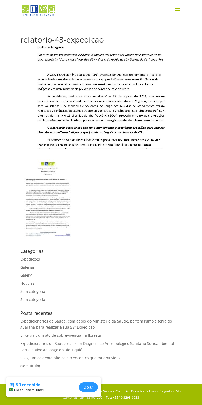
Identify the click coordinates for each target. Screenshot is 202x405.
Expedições (30, 259)
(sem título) (30, 365)
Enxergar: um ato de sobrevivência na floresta (60, 335)
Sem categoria (32, 291)
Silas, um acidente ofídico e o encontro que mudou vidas (71, 357)
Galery (26, 275)
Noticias (27, 283)
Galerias (27, 267)
